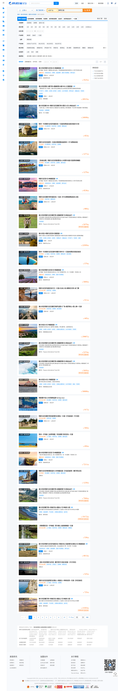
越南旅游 (60, 638)
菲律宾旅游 (41, 638)
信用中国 (68, 686)
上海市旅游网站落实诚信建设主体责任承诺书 (79, 683)
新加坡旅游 (89, 642)
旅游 (18, 14)
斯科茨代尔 (89, 634)
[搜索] (56, 3)
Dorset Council (62, 634)
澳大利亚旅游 (24, 14)
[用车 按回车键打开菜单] (3, 35)
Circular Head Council (43, 631)
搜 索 (88, 10)
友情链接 (52, 660)
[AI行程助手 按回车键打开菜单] (3, 41)
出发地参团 (30, 18)
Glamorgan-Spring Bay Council (43, 634)
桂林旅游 (79, 644)
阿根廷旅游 (51, 640)
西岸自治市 (72, 629)
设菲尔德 (41, 636)
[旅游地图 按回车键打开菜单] (3, 50)
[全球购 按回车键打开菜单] (3, 56)
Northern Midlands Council (83, 629)
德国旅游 (41, 640)
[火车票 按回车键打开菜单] (3, 17)
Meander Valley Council (43, 633)
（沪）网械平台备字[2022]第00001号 (63, 680)
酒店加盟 (52, 665)
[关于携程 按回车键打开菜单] (3, 80)
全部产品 (50, 10)
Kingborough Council (53, 631)
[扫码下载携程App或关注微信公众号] (108, 3)
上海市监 (32, 686)
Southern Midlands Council (34, 634)
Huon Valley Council (53, 634)
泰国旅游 (60, 642)
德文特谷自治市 (35, 629)
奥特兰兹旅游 (22, 18)
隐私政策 (83, 665)
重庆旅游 (89, 644)
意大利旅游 (70, 638)
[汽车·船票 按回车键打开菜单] (3, 30)
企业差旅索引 (13, 668)
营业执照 (73, 668)
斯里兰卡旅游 (51, 638)
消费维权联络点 (87, 686)
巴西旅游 (31, 640)
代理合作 (42, 665)
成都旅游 (70, 644)
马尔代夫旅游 (32, 642)
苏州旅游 (60, 644)
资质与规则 (100, 680)
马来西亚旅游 (32, 638)
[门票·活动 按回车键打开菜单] (3, 26)
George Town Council (81, 633)
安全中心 (83, 668)
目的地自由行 (67, 18)
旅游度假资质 (88, 680)
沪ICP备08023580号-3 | (73, 678)
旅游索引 (49, 627)
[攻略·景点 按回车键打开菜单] (3, 45)
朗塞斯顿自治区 (64, 629)
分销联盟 (42, 660)
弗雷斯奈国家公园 (81, 634)
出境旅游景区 (43, 627)
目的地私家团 (53, 18)
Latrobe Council (62, 631)
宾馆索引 (12, 660)
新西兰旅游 (89, 638)
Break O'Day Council (93, 629)
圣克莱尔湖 (43, 629)
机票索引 (12, 662)
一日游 (75, 18)
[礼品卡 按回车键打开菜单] (3, 60)
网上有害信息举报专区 (78, 686)
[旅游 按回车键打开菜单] (3, 21)
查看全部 (54, 627)
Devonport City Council (34, 631)
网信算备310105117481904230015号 (88, 678)
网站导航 (21, 662)
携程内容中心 (74, 670)
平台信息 (94, 680)
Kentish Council (62, 633)
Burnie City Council (72, 631)
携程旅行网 (18, 3)
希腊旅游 (79, 638)
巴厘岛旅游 (51, 642)
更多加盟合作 (43, 668)
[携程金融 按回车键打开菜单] (3, 65)
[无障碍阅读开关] (112, 3)
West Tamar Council (72, 634)
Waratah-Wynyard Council (81, 631)
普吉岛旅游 (41, 642)
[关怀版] (115, 3)
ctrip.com (41, 678)
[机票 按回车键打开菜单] (3, 13)
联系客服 (100, 3)
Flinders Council (33, 633)
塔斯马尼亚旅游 (32, 14)
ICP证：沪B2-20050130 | (60, 678)
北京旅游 (31, 644)
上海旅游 (41, 644)
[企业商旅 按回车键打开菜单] (3, 71)
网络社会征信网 (41, 687)
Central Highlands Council (72, 633)
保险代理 (52, 662)
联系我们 (73, 662)
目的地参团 (38, 18)
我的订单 (90, 3)
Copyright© (30, 678)
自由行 (60, 18)
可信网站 (58, 686)
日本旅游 (70, 642)
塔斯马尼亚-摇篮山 (55, 629)
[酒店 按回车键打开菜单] (3, 8)
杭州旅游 (50, 644)
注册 (82, 3)
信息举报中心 (48, 686)
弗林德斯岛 (32, 636)
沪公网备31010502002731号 (31, 680)
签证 (105, 18)
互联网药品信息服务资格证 (46, 680)
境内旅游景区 (37, 627)
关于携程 (73, 660)
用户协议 (73, 665)
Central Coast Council (91, 631)
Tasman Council (52, 633)
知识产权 (83, 670)
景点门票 (99, 18)
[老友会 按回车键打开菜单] (3, 75)
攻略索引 (21, 660)
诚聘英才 (83, 662)
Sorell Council (90, 633)
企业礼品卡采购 (44, 662)
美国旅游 (79, 642)
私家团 (45, 18)
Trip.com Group (75, 673)
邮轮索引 (21, 665)
